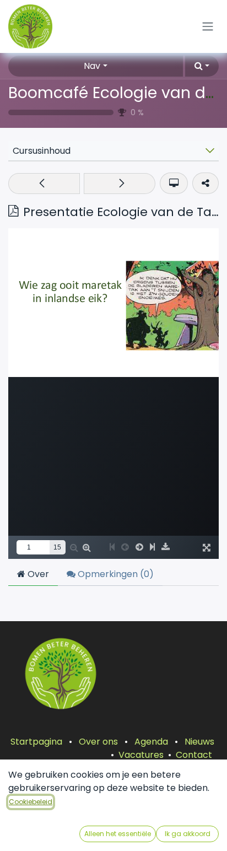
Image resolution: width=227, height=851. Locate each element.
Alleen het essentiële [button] (117, 833)
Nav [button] (92, 66)
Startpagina (36, 741)
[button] (202, 66)
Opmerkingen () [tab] (114, 574)
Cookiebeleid (30, 801)
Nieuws (199, 741)
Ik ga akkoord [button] (187, 833)
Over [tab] (37, 574)
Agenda (151, 741)
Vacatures (141, 754)
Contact (194, 754)
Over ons (98, 741)
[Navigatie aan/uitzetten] (208, 26)
